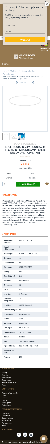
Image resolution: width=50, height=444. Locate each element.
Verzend (25, 40)
